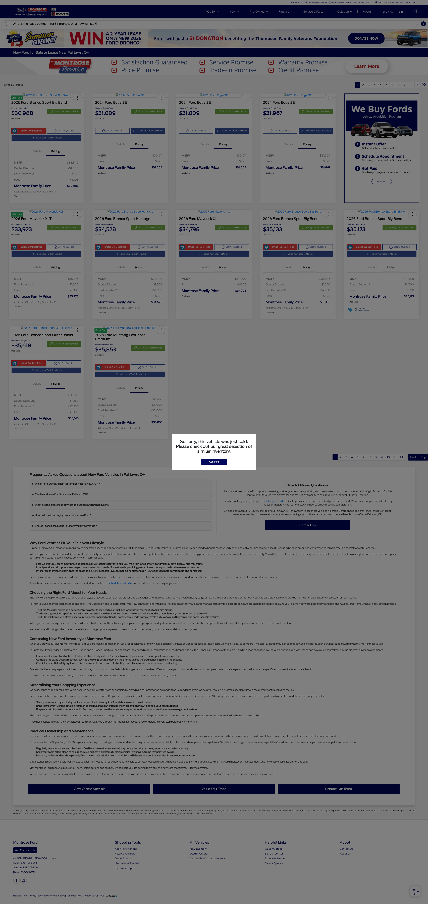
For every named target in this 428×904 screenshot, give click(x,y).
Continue (214, 462)
